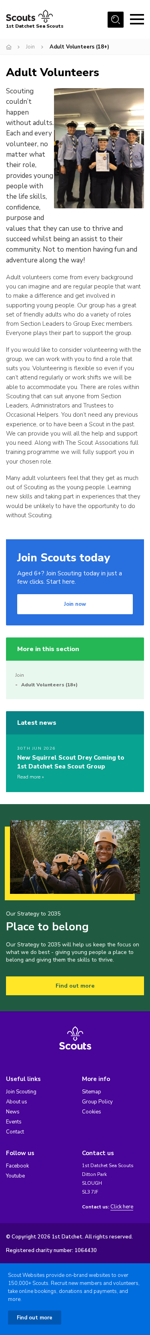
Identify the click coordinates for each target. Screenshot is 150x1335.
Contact (15, 1131)
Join (30, 46)
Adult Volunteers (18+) (49, 685)
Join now (75, 604)
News (13, 1111)
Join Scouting (21, 1091)
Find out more (75, 986)
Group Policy (97, 1101)
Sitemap (91, 1091)
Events (14, 1121)
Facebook (17, 1166)
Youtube (15, 1176)
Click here (121, 1207)
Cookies (91, 1111)
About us (16, 1101)
